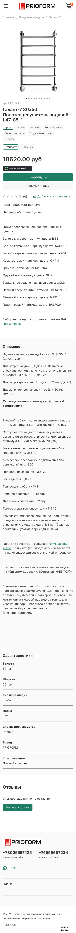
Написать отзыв (17, 807)
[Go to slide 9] (47, 98)
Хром (8, 127)
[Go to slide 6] (39, 98)
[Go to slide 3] (31, 98)
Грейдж (9, 139)
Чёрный (34, 127)
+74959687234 (53, 852)
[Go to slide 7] (41, 98)
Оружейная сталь (41, 133)
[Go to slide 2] (29, 98)
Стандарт (11, 146)
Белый (20, 127)
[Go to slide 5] (36, 98)
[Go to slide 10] (49, 98)
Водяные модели (31, 17)
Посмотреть (12, 323)
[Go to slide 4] (34, 98)
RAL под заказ (53, 127)
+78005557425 (17, 852)
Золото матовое (15, 133)
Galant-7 (55, 17)
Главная (8, 17)
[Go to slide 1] (26, 98)
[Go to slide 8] (44, 98)
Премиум (28, 146)
